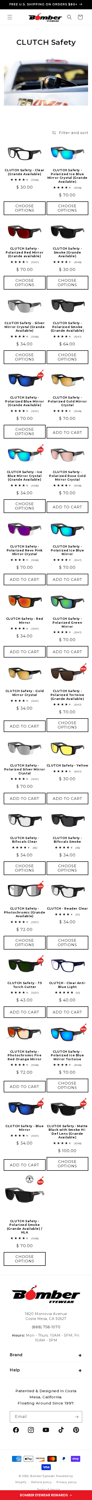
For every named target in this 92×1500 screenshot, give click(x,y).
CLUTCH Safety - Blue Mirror (24, 1128)
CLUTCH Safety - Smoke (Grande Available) (67, 252)
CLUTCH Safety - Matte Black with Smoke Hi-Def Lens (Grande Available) (67, 1131)
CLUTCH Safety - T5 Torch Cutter (24, 985)
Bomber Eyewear (42, 1476)
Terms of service (48, 1489)
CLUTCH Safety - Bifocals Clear (24, 840)
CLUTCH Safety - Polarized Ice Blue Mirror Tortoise (67, 1055)
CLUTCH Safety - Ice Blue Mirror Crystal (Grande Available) (24, 475)
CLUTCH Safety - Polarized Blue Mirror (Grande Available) (24, 401)
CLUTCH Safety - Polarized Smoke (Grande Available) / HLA (24, 1226)
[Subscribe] (76, 1417)
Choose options (24, 208)
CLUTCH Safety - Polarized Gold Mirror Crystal (67, 401)
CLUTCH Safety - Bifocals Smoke (67, 840)
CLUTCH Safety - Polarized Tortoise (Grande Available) (67, 694)
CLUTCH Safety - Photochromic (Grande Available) (24, 912)
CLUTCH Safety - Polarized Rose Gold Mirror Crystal (67, 475)
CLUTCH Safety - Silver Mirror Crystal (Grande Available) (24, 326)
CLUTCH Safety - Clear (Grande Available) (24, 172)
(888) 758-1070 (46, 1327)
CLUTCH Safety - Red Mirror (24, 620)
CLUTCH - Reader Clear (67, 908)
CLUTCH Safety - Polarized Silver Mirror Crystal (24, 769)
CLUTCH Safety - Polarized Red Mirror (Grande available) (24, 252)
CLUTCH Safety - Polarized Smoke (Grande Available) (67, 326)
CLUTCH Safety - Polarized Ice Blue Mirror (67, 550)
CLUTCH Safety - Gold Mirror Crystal (24, 693)
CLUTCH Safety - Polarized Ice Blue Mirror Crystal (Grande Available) (67, 175)
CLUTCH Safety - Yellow (67, 765)
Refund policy (41, 1482)
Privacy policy (66, 1482)
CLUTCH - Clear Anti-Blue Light (67, 985)
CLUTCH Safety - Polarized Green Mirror (67, 622)
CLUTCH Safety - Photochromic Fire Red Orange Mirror (24, 1055)
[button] (46, 1495)
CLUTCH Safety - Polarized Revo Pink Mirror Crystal (25, 550)
